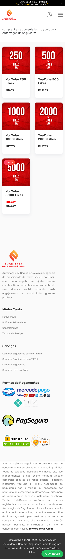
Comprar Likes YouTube (15, 370)
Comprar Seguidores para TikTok (20, 359)
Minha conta (9, 317)
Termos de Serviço (12, 333)
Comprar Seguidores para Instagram (22, 353)
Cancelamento (10, 328)
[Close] (61, 3)
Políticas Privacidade (14, 322)
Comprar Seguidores (13, 364)
